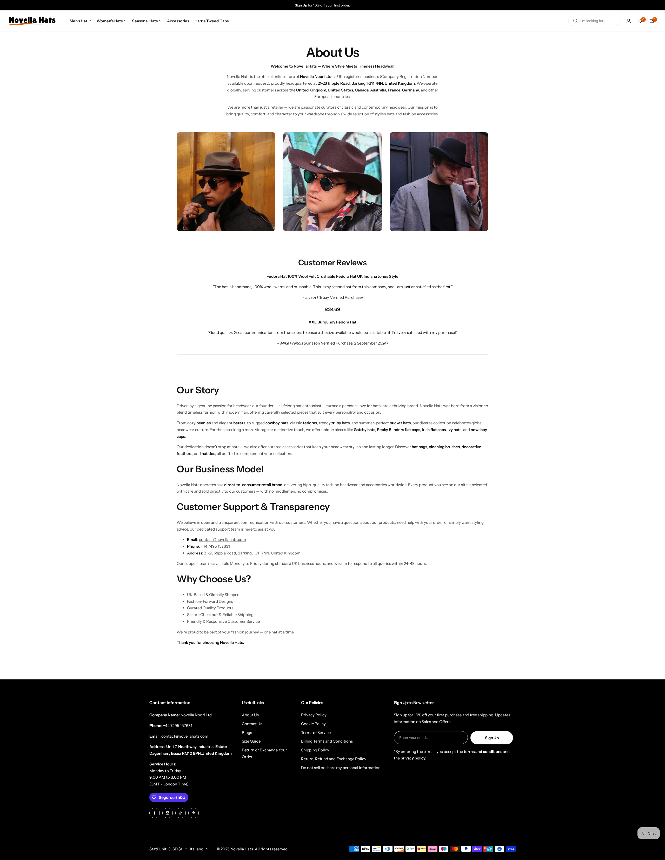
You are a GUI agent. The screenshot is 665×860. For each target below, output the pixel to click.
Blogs (247, 732)
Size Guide (251, 741)
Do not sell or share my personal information (341, 767)
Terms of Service (316, 732)
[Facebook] (154, 813)
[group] (337, 5)
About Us (250, 714)
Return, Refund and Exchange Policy (333, 758)
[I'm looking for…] (575, 21)
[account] (628, 21)
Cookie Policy (313, 723)
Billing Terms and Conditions (327, 741)
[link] (226, 181)
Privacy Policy (314, 714)
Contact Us (252, 723)
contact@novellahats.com (222, 539)
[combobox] (594, 21)
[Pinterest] (193, 813)
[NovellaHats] (32, 20)
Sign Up (491, 737)
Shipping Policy (315, 749)
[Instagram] (167, 813)
